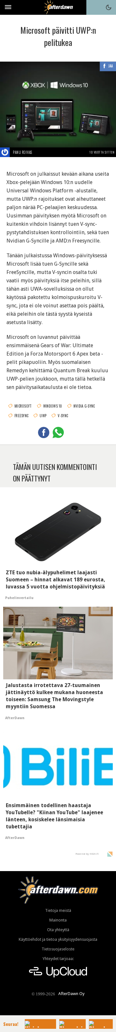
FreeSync (21, 415)
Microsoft (23, 406)
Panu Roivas (22, 152)
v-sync (63, 415)
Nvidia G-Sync (84, 406)
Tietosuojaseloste (58, 949)
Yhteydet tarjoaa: (58, 958)
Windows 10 (52, 406)
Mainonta (58, 920)
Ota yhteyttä (58, 929)
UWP (43, 415)
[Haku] (93, 7)
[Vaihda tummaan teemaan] (108, 7)
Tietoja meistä (58, 910)
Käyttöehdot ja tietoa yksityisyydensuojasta (58, 939)
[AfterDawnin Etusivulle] (58, 7)
